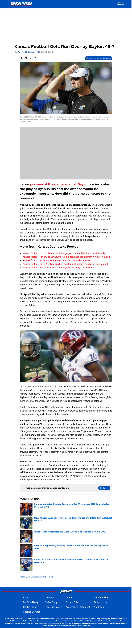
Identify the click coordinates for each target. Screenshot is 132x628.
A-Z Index (99, 607)
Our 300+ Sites (101, 597)
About (26, 597)
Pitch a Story (50, 602)
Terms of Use (101, 602)
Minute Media (16, 619)
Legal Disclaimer (52, 607)
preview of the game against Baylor (59, 184)
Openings (49, 597)
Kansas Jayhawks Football (40, 577)
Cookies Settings (31, 611)
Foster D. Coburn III (28, 52)
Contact (70, 597)
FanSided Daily (30, 602)
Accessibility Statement (78, 607)
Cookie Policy (30, 607)
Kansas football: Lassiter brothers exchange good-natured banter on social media (64, 253)
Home (22, 577)
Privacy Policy (73, 602)
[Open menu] (6, 3)
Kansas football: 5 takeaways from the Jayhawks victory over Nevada (58, 267)
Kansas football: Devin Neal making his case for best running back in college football (65, 264)
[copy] (35, 58)
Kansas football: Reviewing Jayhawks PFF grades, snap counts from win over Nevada (66, 256)
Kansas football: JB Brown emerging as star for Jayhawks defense (56, 260)
